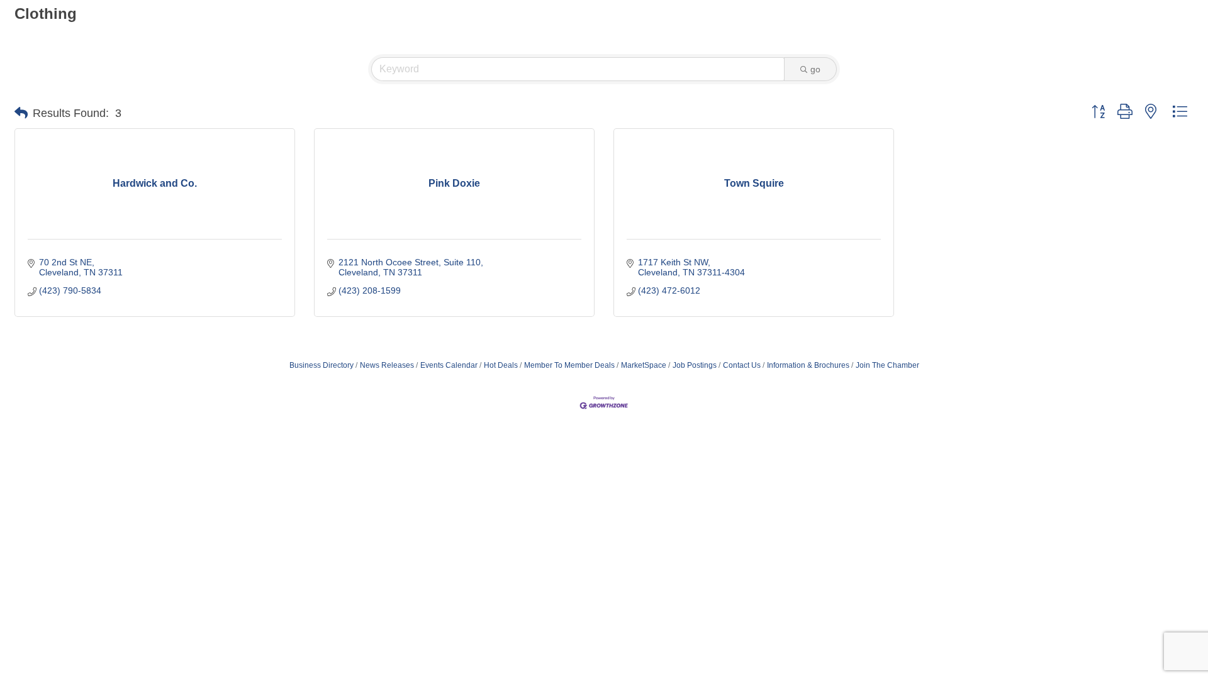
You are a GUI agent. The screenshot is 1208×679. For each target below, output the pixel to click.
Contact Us (742, 365)
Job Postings (695, 365)
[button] (21, 113)
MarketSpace (643, 365)
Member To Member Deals (569, 365)
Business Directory (321, 365)
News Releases (387, 365)
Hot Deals (501, 365)
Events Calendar (449, 365)
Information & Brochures (808, 365)
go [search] (815, 69)
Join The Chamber (887, 365)
